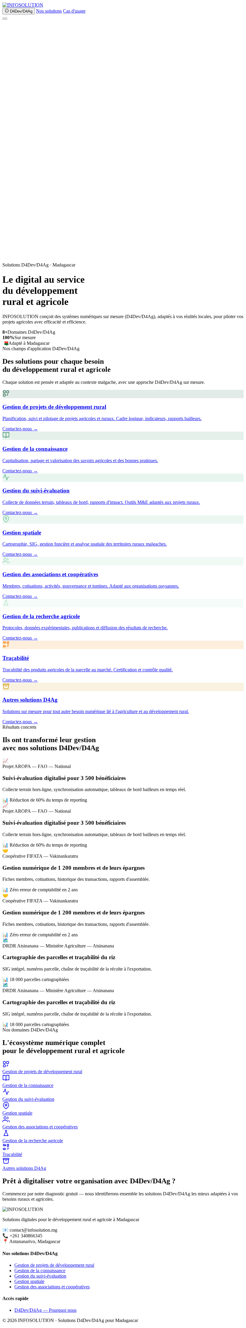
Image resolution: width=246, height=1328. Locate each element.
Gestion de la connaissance (39, 1270)
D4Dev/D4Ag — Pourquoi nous (45, 1310)
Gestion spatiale (29, 1281)
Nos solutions (49, 11)
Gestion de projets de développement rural (54, 1265)
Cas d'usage (74, 11)
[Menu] (4, 19)
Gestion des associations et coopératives (52, 1286)
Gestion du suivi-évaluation (40, 1275)
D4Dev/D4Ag (20, 11)
